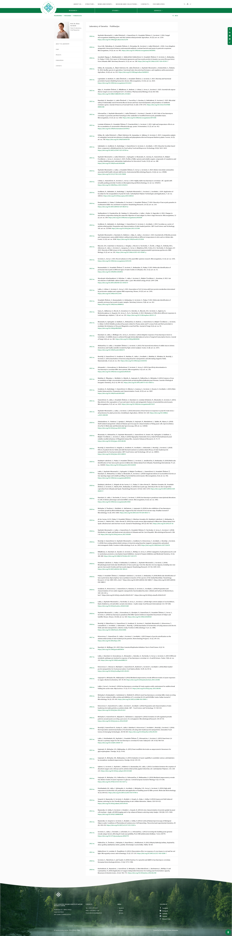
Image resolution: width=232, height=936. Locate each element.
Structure (89, 4)
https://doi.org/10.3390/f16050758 (118, 139)
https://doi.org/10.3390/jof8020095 (110, 328)
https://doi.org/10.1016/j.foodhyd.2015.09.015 (113, 671)
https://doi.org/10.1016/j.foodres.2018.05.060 (113, 606)
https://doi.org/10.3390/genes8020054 (111, 649)
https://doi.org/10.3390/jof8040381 (128, 339)
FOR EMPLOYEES (159, 4)
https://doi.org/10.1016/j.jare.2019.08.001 (112, 441)
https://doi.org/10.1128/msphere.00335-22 (141, 315)
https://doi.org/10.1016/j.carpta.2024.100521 (118, 196)
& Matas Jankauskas (172, 930)
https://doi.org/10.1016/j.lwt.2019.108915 (112, 454)
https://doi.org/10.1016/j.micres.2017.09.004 (116, 534)
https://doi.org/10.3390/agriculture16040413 (134, 72)
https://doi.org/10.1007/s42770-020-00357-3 (135, 513)
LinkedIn (164, 913)
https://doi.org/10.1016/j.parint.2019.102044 (121, 465)
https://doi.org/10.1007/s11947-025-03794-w (113, 150)
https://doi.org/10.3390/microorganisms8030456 (114, 478)
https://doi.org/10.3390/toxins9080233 (114, 660)
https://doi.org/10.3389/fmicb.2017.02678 (155, 545)
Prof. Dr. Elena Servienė (74, 24)
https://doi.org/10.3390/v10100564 (140, 617)
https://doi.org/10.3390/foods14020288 (111, 163)
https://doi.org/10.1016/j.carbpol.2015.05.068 (116, 771)
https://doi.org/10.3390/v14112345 (110, 293)
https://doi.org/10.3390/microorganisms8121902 (114, 502)
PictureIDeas (162, 930)
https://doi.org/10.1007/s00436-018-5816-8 (112, 569)
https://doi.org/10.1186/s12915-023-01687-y (131, 252)
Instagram (165, 911)
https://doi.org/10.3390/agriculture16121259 (113, 40)
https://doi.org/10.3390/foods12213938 (130, 239)
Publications (59, 60)
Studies (121, 910)
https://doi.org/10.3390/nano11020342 (134, 361)
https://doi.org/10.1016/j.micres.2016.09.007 (113, 721)
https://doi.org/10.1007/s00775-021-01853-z (139, 382)
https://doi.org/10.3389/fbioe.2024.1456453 (113, 185)
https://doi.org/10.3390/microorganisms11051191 (114, 261)
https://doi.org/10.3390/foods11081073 (111, 350)
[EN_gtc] (48, 15)
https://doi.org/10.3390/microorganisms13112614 (114, 83)
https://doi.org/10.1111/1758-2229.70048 (112, 174)
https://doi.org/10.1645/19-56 (163, 523)
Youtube (164, 916)
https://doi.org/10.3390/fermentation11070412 (114, 128)
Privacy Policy (76, 930)
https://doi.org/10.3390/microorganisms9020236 (114, 372)
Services (121, 913)
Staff (57, 49)
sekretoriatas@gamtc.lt (95, 913)
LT (190, 4)
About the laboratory (62, 44)
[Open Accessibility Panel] (228, 932)
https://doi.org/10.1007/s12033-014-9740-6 (123, 793)
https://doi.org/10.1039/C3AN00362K (110, 814)
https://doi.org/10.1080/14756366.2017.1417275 (120, 556)
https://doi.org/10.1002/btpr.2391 (109, 641)
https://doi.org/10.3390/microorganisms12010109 (125, 217)
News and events (105, 4)
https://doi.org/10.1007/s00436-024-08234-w (113, 207)
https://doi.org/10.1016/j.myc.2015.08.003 (146, 688)
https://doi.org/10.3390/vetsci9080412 (111, 304)
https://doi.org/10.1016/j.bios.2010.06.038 (142, 873)
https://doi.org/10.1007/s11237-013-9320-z (121, 825)
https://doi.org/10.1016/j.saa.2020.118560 (112, 428)
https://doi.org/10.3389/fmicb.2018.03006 (112, 630)
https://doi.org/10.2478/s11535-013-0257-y (112, 782)
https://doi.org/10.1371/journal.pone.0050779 (113, 836)
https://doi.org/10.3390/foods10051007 (111, 393)
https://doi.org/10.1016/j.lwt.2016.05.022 (111, 710)
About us (77, 4)
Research (121, 908)
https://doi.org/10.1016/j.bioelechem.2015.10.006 (143, 680)
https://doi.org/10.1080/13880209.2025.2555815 (114, 94)
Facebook (165, 908)
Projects (58, 55)
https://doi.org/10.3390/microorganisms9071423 (138, 404)
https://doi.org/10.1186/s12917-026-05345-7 (153, 61)
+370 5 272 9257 (93, 908)
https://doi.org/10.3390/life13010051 (110, 272)
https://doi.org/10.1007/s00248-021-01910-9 (113, 283)
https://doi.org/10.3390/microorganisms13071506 (139, 118)
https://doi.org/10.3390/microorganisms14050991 (138, 50)
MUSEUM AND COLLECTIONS (126, 4)
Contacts (145, 4)
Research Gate (166, 919)
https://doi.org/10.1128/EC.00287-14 (110, 743)
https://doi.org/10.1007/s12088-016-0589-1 (132, 699)
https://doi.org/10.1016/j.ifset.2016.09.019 (143, 732)
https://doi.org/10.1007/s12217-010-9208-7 (151, 853)
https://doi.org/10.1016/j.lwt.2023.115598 (126, 228)
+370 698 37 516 (94, 910)
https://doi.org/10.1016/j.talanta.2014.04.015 (113, 803)
